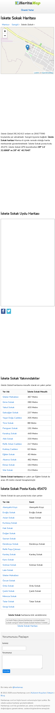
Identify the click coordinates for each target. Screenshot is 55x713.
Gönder (6, 671)
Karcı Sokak (8, 559)
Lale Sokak (8, 570)
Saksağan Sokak (10, 412)
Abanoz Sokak (9, 459)
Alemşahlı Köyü (10, 507)
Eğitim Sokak (9, 454)
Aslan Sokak (9, 517)
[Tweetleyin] (9, 311)
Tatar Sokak (8, 601)
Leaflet (36, 72)
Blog (3, 695)
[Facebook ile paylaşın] (3, 311)
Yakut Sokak (8, 407)
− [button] (5, 35)
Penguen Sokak (10, 428)
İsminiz (5, 643)
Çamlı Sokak (8, 591)
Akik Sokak (8, 438)
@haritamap (18, 687)
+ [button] (5, 31)
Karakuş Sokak (10, 433)
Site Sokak (8, 470)
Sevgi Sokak (8, 606)
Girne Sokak (8, 402)
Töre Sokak (8, 423)
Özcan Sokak (9, 580)
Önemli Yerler (27, 10)
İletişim (50, 693)
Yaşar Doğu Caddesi (12, 417)
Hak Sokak (8, 528)
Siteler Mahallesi (10, 396)
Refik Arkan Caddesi (12, 443)
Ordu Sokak (8, 585)
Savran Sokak (9, 538)
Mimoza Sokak (9, 596)
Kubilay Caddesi (10, 449)
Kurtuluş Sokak (10, 522)
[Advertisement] (27, 102)
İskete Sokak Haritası (28, 625)
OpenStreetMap (47, 72)
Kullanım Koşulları (38, 693)
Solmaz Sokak (9, 564)
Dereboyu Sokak (10, 544)
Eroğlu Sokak (9, 512)
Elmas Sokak (9, 464)
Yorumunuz (7, 652)
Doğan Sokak (9, 533)
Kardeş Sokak (9, 554)
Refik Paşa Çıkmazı (11, 549)
